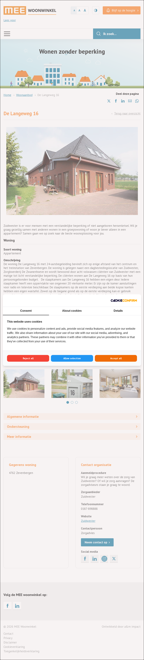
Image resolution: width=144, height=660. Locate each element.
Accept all (116, 358)
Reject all (28, 358)
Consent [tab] (26, 310)
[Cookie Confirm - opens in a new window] (124, 300)
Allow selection (72, 358)
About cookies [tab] (72, 310)
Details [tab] (118, 310)
